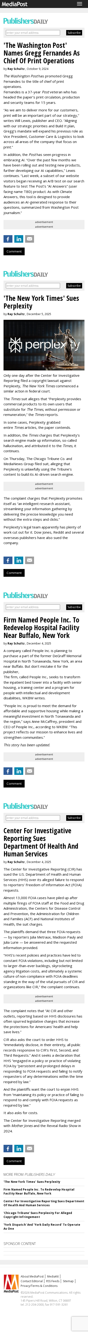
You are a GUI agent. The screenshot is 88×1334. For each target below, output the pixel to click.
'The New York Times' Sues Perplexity (32, 1182)
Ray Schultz (16, 69)
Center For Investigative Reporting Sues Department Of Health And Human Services (44, 1203)
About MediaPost (32, 1276)
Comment (14, 251)
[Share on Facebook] (8, 239)
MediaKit (53, 1276)
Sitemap (68, 1281)
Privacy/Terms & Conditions (39, 1286)
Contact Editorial (32, 1281)
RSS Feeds (52, 1281)
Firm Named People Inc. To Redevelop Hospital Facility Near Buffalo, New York (39, 1191)
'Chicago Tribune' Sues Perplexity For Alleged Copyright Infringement (38, 1215)
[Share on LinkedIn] (18, 239)
